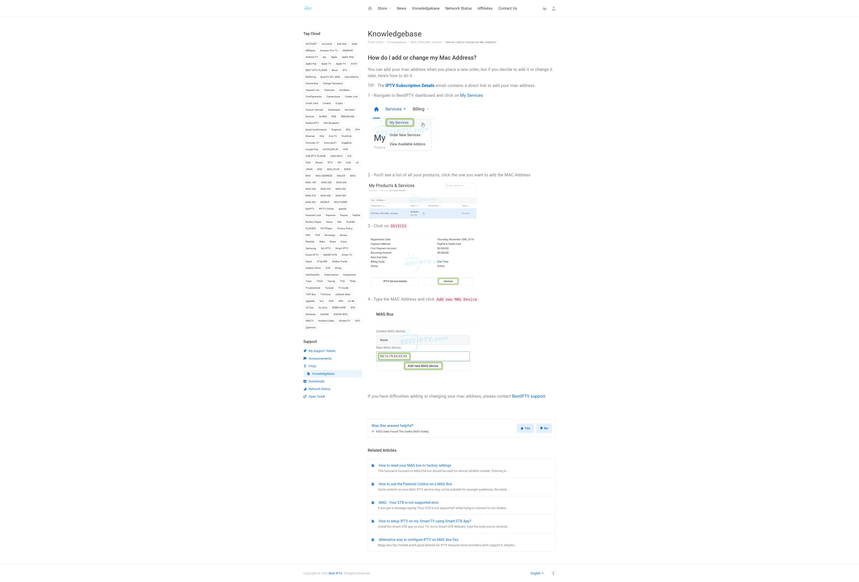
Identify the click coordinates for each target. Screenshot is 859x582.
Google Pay (312, 149)
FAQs (312, 366)
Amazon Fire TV (329, 50)
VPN (340, 301)
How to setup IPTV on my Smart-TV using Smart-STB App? (444, 523)
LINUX (309, 169)
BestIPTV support (528, 396)
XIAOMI (324, 314)
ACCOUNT (311, 43)
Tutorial (329, 288)
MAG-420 (326, 195)
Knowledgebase (396, 42)
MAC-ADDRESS (324, 175)
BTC (345, 70)
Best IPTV (335, 573)
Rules (333, 241)
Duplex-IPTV (312, 123)
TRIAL (352, 281)
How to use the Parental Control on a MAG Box (443, 486)
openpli (342, 208)
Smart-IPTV (312, 254)
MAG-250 (326, 182)
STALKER (322, 261)
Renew (343, 235)
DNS (333, 116)
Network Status (319, 389)
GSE (345, 149)
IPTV (330, 162)
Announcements (320, 358)
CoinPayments (314, 96)
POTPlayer (326, 228)
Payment (331, 215)
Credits (327, 103)
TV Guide (343, 288)
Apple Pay (311, 63)
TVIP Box (311, 294)
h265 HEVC (336, 156)
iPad (308, 162)
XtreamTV (344, 320)
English (536, 573)
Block (335, 70)
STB (327, 268)
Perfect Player (313, 222)
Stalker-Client (313, 268)
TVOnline (325, 294)
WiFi (353, 307)
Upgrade (310, 301)
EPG (348, 129)
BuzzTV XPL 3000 (330, 77)
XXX (357, 320)
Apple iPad (348, 57)
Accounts (327, 43)
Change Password (333, 83)
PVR (317, 235)
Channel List (312, 90)
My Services (471, 95)
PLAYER (350, 222)
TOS (342, 281)
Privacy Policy (345, 228)
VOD (331, 301)
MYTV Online (326, 208)
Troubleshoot (313, 288)
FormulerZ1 (330, 142)
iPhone (319, 162)
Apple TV (326, 63)
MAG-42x (311, 202)
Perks (329, 222)
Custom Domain (314, 109)
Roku (322, 241)
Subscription (331, 274)
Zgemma (311, 327)
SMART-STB (330, 254)
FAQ (322, 136)
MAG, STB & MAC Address (425, 42)
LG (357, 162)
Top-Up (331, 281)
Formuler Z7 (312, 142)
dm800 (323, 116)
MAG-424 (341, 195)
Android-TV (312, 57)
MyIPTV (310, 208)
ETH (357, 129)
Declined (349, 109)
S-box (344, 241)
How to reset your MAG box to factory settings (443, 468)
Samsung (311, 248)
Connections (333, 96)
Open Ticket (316, 396)
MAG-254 (341, 182)
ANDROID (347, 50)
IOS (349, 156)
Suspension (349, 274)
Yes (527, 428)
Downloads (316, 381)
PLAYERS (311, 228)
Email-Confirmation (316, 129)
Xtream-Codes (326, 320)
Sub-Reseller (313, 274)
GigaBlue (347, 142)
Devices (310, 116)
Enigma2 (336, 129)
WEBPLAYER (339, 307)
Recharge (330, 235)
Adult (354, 43)
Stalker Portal (339, 261)
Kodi (348, 162)
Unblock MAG (343, 294)
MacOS (341, 175)
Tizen (309, 281)
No (546, 428)
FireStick (347, 136)
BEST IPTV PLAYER (316, 70)
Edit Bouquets (331, 123)
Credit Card (312, 103)
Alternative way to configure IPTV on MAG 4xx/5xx (447, 542)
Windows (311, 314)
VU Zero (322, 307)
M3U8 (347, 169)
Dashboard (334, 109)
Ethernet (310, 136)
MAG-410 (311, 195)
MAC (308, 175)
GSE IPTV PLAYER (316, 156)
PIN (339, 222)
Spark (309, 261)
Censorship (312, 83)
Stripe (338, 268)
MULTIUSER (340, 202)
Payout (344, 215)
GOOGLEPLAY (330, 149)
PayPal (356, 215)
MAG (353, 175)
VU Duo (310, 307)
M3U (319, 169)
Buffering (311, 77)
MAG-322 (326, 189)
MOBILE (324, 202)
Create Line (351, 96)
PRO (308, 235)
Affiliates (310, 50)
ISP (339, 162)
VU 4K (351, 301)
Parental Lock (313, 215)
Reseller (310, 241)
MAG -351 (311, 182)
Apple (334, 57)
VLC (321, 301)
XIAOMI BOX (341, 314)
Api (324, 57)
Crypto (339, 103)
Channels (329, 90)
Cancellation (352, 77)
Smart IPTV (341, 248)
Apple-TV (341, 63)
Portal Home (375, 42)
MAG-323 (341, 189)
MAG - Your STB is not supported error (443, 505)
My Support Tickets (321, 351)
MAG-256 (311, 189)
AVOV (354, 63)
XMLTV (310, 320)
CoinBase (344, 90)
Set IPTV (326, 248)
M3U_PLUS (333, 169)
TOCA (319, 281)
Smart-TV (347, 254)
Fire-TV (333, 136)
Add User (342, 43)
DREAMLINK (348, 116)
